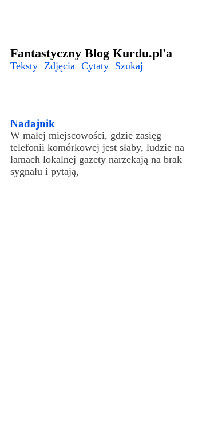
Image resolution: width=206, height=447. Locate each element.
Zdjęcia (59, 66)
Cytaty (95, 66)
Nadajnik (32, 123)
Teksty (24, 66)
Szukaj (129, 66)
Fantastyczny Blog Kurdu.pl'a (91, 53)
